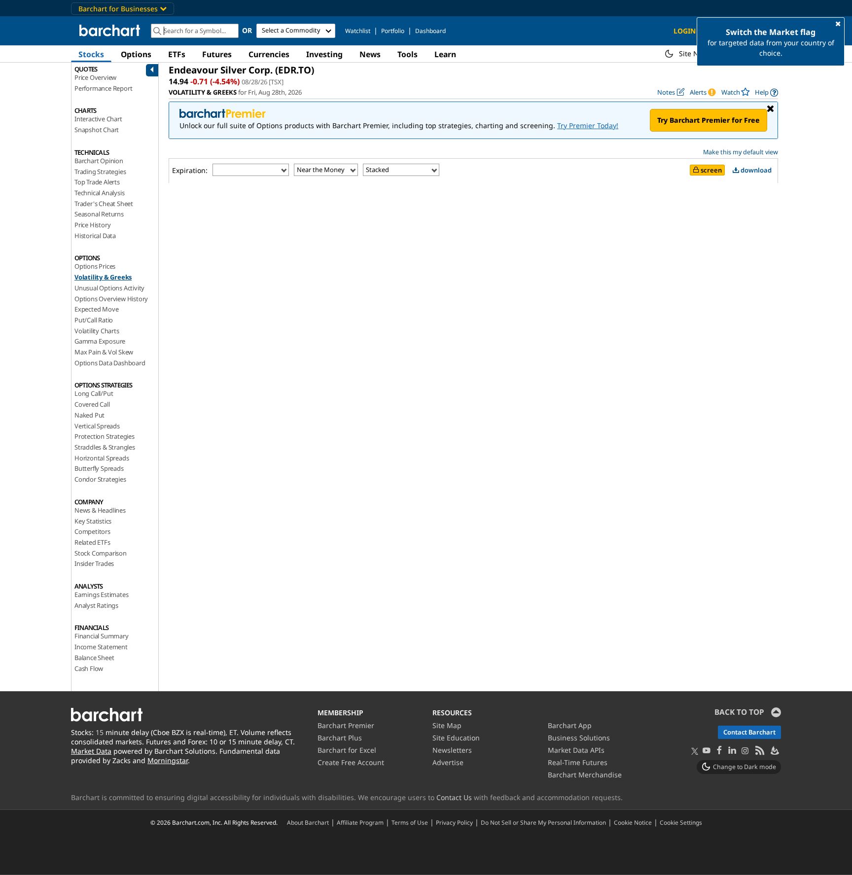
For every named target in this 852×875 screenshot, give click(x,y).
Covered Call (92, 404)
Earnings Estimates (101, 594)
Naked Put (89, 415)
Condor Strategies (100, 479)
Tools (407, 54)
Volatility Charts (96, 330)
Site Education (456, 737)
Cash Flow (88, 668)
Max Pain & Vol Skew (103, 352)
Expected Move (96, 309)
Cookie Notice (633, 822)
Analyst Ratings (96, 605)
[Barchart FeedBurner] (774, 751)
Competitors (92, 531)
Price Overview (95, 77)
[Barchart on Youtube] (706, 751)
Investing (324, 54)
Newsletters (452, 750)
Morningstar (167, 760)
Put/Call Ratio (93, 319)
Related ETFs (92, 542)
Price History (92, 224)
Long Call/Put (93, 393)
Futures (217, 54)
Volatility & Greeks (103, 277)
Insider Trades (94, 563)
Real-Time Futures (577, 762)
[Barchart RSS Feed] (759, 751)
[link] (766, 92)
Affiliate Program (360, 822)
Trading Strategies (100, 171)
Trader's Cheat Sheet (103, 203)
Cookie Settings (681, 822)
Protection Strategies (104, 436)
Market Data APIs (576, 750)
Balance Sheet (94, 657)
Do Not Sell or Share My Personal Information (543, 822)
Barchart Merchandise (585, 774)
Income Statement (101, 646)
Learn (445, 54)
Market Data (91, 751)
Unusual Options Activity (109, 287)
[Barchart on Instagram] (745, 751)
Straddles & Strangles (104, 447)
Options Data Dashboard (109, 362)
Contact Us (454, 797)
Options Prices (94, 266)
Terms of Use (409, 822)
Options (136, 54)
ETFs (176, 54)
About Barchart (308, 822)
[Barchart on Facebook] (719, 751)
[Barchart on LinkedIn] (732, 751)
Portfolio (392, 31)
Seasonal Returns (99, 214)
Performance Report (103, 88)
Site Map (447, 725)
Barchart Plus (340, 737)
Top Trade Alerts (97, 181)
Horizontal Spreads (101, 458)
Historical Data (95, 235)
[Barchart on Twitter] (694, 751)
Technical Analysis (99, 192)
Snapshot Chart (96, 129)
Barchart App (570, 725)
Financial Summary (101, 635)
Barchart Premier (346, 725)
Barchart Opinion (98, 160)
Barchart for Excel (347, 750)
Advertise (447, 762)
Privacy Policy (454, 822)
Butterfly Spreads (99, 468)
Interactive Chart (98, 118)
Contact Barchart (749, 732)
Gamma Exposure (99, 341)
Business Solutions (579, 737)
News (370, 54)
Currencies (268, 54)
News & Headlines (100, 510)
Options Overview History (111, 298)
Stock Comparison (100, 553)
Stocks (91, 54)
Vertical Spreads (97, 425)
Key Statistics (92, 521)
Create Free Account (351, 762)
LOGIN (685, 30)
